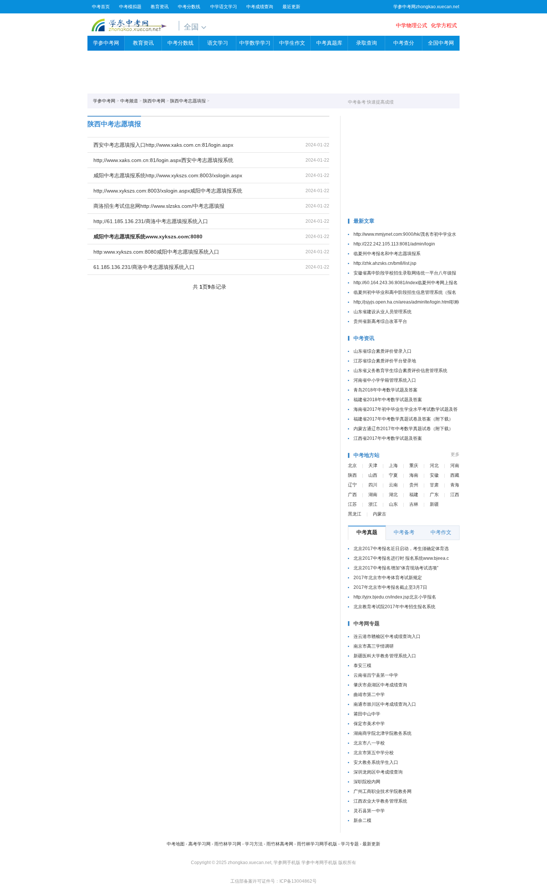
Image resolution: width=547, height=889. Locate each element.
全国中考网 (441, 43)
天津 (372, 465)
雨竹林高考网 (279, 844)
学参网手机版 (287, 862)
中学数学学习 (255, 43)
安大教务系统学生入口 (376, 762)
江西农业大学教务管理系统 (380, 801)
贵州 (413, 485)
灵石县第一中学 (369, 810)
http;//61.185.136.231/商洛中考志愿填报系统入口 (150, 221)
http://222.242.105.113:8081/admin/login (394, 244)
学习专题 (350, 844)
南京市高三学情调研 (374, 646)
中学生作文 (292, 43)
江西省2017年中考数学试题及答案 (388, 438)
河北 (434, 465)
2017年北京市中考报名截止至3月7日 (390, 587)
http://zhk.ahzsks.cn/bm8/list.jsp (385, 263)
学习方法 (254, 844)
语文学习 (217, 43)
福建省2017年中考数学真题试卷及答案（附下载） (403, 419)
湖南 (372, 494)
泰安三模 (362, 665)
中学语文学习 (223, 6)
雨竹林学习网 (227, 844)
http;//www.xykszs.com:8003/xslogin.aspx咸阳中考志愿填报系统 (167, 191)
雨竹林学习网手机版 (317, 844)
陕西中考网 (154, 101)
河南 (454, 465)
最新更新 (371, 844)
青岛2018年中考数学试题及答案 (386, 390)
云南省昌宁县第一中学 (376, 675)
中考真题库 (329, 43)
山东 (393, 504)
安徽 (434, 475)
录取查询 (366, 43)
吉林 (413, 504)
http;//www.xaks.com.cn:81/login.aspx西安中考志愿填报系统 (163, 160)
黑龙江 (354, 514)
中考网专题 (367, 623)
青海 (454, 485)
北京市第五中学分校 (374, 752)
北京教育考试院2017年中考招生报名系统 (394, 606)
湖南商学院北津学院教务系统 (383, 733)
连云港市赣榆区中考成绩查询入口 (387, 636)
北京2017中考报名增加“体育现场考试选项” (396, 568)
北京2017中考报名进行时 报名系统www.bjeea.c (401, 558)
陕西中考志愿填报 (188, 101)
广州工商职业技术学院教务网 (383, 791)
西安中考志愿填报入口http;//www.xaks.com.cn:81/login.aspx (163, 145)
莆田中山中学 (367, 714)
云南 (393, 485)
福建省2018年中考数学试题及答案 (388, 399)
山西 (372, 475)
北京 (352, 465)
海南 (413, 475)
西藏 (454, 475)
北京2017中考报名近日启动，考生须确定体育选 (401, 548)
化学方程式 (444, 25)
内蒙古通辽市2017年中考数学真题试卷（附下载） (403, 428)
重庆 (413, 465)
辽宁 (352, 485)
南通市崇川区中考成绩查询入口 (385, 704)
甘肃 (434, 485)
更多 (455, 454)
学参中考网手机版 (319, 862)
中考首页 (101, 6)
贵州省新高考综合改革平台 (380, 321)
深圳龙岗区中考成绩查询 (378, 772)
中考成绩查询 (259, 6)
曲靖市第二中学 (369, 694)
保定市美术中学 (369, 723)
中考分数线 (189, 6)
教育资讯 (160, 6)
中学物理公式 (411, 25)
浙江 (372, 504)
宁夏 (393, 475)
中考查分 (403, 43)
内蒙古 (379, 514)
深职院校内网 (367, 781)
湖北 (393, 494)
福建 (413, 494)
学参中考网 (128, 24)
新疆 (434, 504)
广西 (352, 494)
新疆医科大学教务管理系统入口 (385, 655)
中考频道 (129, 101)
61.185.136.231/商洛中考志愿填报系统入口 (144, 267)
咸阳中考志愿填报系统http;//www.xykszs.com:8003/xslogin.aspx (167, 175)
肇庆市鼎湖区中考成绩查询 (380, 685)
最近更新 (291, 6)
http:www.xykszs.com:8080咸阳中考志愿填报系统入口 (156, 252)
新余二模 (362, 820)
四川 (372, 485)
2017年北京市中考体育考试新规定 (388, 577)
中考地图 (176, 844)
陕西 (352, 475)
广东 (434, 494)
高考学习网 (199, 844)
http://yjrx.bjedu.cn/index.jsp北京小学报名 (395, 597)
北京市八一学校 (369, 743)
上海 (393, 465)
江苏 (352, 504)
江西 (454, 494)
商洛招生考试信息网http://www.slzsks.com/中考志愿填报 (158, 206)
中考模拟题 (130, 6)
